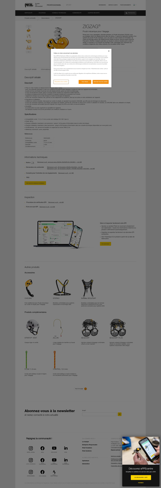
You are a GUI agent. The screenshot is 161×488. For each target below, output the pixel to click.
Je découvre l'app (140, 477)
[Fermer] (109, 51)
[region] (81, 68)
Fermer (141, 482)
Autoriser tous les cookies (101, 81)
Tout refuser (85, 81)
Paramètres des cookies (61, 81)
